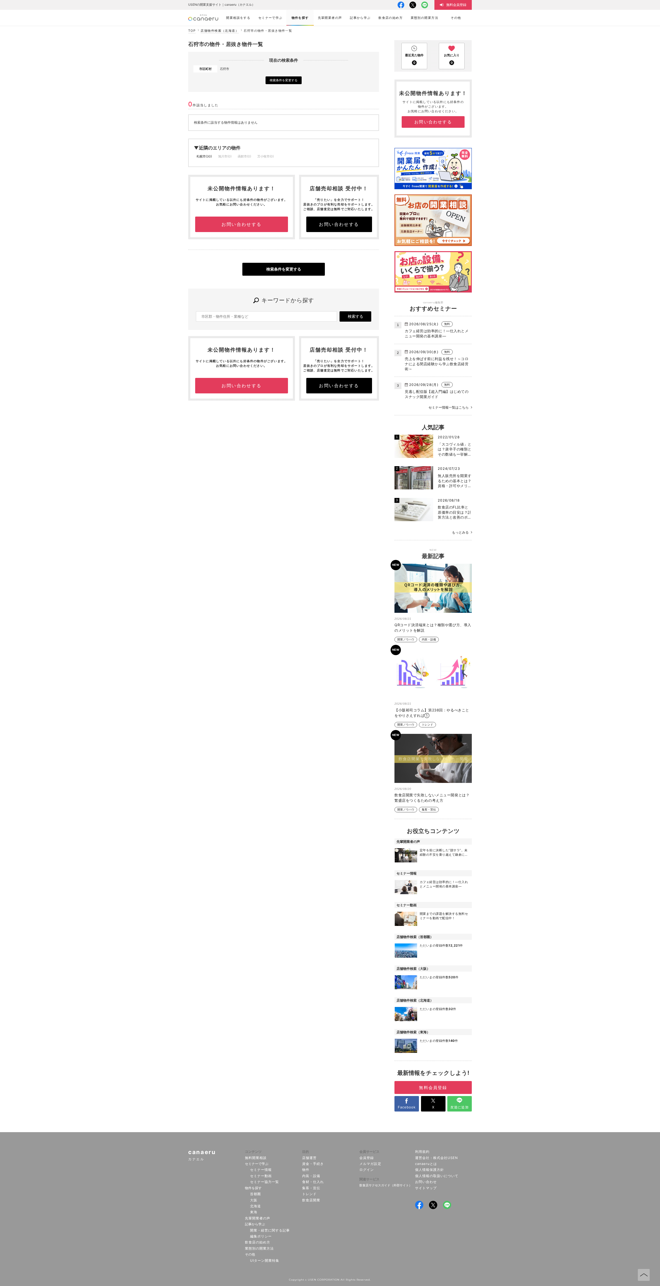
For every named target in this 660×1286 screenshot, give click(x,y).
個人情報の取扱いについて (437, 1176)
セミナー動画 (261, 1176)
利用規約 (422, 1151)
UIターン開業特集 (264, 1260)
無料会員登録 (433, 1087)
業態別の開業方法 (259, 1248)
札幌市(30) (204, 156)
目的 (305, 1151)
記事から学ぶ (255, 1224)
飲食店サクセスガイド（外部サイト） (385, 1185)
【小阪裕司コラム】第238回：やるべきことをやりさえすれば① (431, 713)
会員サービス (369, 1151)
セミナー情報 (261, 1170)
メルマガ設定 (370, 1164)
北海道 (255, 1206)
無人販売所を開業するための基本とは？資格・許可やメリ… (455, 480)
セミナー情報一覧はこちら (448, 407)
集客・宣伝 (429, 809)
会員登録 (366, 1158)
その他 (250, 1254)
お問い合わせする (241, 224)
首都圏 (255, 1194)
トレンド (427, 724)
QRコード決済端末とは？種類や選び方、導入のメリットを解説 (432, 627)
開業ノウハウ (405, 639)
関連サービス (369, 1179)
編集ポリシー (261, 1236)
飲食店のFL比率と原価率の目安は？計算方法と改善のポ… (455, 512)
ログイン (366, 1170)
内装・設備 (429, 639)
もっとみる (460, 532)
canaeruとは (426, 1164)
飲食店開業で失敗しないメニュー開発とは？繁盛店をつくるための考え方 (431, 798)
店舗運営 (309, 1158)
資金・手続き (313, 1164)
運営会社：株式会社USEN (436, 1158)
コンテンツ (253, 1151)
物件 (305, 1170)
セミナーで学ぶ (256, 1164)
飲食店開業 (311, 1200)
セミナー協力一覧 (264, 1182)
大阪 (253, 1200)
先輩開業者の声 (257, 1218)
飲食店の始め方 (257, 1242)
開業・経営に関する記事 (270, 1230)
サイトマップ (426, 1188)
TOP (192, 31)
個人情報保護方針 (429, 1170)
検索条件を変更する (284, 80)
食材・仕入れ (313, 1182)
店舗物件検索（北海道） (220, 31)
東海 (253, 1212)
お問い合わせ (426, 1182)
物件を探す (253, 1188)
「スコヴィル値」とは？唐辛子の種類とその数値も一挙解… (455, 449)
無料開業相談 (256, 1158)
